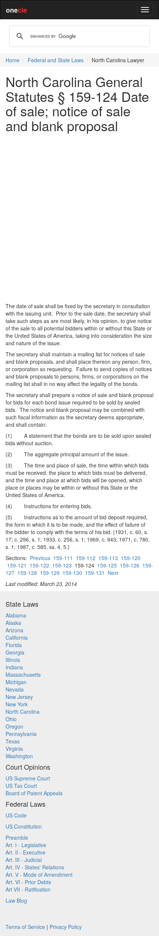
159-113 (108, 558)
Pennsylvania (21, 733)
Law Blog (16, 900)
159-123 (62, 565)
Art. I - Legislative (26, 845)
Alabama (16, 615)
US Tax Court (21, 785)
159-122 (39, 565)
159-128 (27, 572)
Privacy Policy (66, 926)
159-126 (129, 565)
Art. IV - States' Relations (35, 867)
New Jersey (19, 696)
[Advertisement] (79, 217)
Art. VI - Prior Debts (28, 882)
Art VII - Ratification (28, 889)
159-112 (85, 558)
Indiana (14, 667)
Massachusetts (23, 674)
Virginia (14, 748)
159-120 (131, 558)
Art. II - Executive (25, 852)
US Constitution (24, 826)
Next (113, 572)
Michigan (16, 682)
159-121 (17, 565)
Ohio (11, 719)
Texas (13, 741)
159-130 (72, 572)
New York (17, 704)
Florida (14, 645)
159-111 (63, 558)
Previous (40, 558)
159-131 (95, 572)
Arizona (14, 630)
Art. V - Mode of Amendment (39, 874)
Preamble (17, 837)
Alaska (13, 622)
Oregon (14, 726)
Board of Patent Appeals (34, 793)
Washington (19, 756)
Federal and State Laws (56, 60)
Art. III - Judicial (24, 859)
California (17, 637)
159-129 (50, 572)
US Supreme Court (28, 778)
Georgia (15, 652)
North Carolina (23, 711)
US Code (16, 815)
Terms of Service (25, 926)
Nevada (15, 689)
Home (13, 60)
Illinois (13, 659)
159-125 (107, 565)
